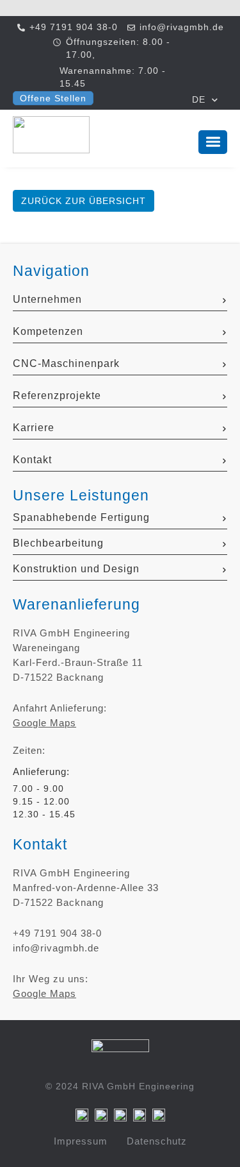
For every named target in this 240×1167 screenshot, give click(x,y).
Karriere (33, 427)
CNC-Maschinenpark (66, 363)
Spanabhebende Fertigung (81, 517)
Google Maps (44, 722)
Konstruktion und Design (76, 568)
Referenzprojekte (57, 395)
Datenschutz (157, 1141)
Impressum (81, 1141)
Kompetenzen (48, 331)
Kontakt (32, 459)
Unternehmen (47, 299)
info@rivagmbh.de (56, 947)
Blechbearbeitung (58, 543)
